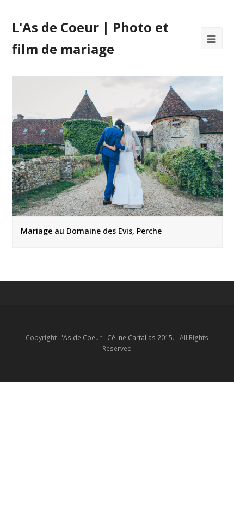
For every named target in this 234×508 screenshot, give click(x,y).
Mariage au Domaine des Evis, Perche (91, 231)
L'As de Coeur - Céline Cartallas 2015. (116, 337)
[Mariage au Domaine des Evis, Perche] (117, 210)
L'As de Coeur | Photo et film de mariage (90, 38)
